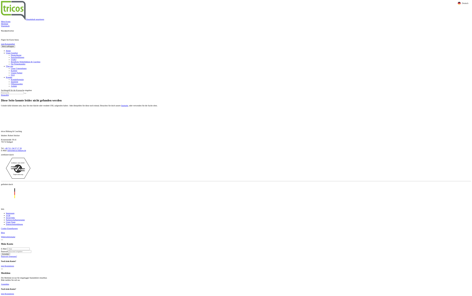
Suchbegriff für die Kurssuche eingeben (16, 90)
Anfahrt (14, 86)
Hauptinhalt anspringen (35, 19)
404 (7, 95)
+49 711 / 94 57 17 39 (13, 148)
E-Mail (3, 249)
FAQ (13, 75)
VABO (13, 60)
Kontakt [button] (9, 77)
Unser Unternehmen (19, 68)
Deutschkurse (16, 55)
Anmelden (5, 254)
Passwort (4, 251)
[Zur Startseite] (13, 19)
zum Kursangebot (8, 44)
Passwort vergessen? (9, 256)
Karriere (14, 71)
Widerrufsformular (8, 237)
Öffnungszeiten (17, 84)
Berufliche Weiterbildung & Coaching (25, 62)
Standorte (14, 82)
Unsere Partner (16, 73)
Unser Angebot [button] (12, 53)
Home (8, 51)
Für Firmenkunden (18, 64)
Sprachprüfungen (17, 57)
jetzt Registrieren (7, 266)
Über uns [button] (9, 66)
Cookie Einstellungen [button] (9, 228)
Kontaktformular (17, 79)
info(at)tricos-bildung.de (16, 150)
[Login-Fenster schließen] (2, 239)
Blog (3, 233)
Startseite (124, 106)
